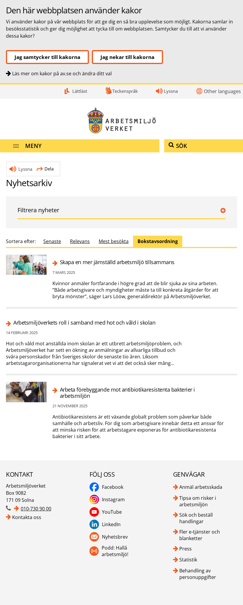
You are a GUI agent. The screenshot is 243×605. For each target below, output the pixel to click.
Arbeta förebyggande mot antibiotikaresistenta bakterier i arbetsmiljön (127, 393)
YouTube (112, 512)
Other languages (222, 91)
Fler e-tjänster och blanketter (199, 535)
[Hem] (121, 120)
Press (185, 548)
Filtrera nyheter (38, 210)
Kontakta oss (26, 517)
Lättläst (79, 91)
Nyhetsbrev (115, 537)
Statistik (188, 559)
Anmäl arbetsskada (200, 487)
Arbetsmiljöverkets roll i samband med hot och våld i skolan (84, 323)
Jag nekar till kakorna (127, 57)
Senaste (52, 241)
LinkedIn (111, 524)
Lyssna (171, 91)
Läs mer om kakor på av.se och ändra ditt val (62, 73)
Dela (49, 169)
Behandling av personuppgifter (197, 573)
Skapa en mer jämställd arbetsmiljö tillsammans (117, 262)
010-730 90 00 (36, 508)
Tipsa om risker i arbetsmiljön (197, 501)
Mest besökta (114, 241)
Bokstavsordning (158, 241)
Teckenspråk (125, 91)
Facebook (112, 487)
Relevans (80, 241)
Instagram (113, 499)
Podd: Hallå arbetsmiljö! (115, 551)
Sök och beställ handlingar (196, 518)
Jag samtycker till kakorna (47, 57)
